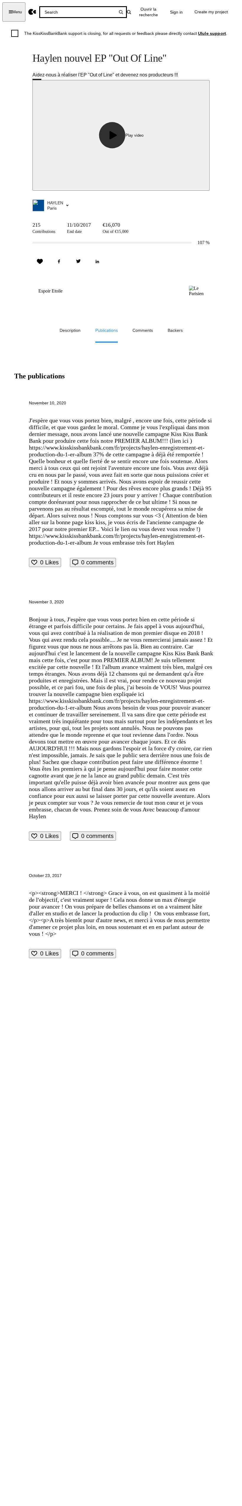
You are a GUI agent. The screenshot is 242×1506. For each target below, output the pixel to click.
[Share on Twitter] (78, 261)
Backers (175, 330)
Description (70, 330)
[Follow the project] (39, 261)
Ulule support (212, 33)
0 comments (97, 562)
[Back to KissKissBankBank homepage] (32, 12)
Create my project (211, 11)
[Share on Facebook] (59, 261)
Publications (106, 330)
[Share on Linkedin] (97, 261)
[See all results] (121, 12)
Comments (143, 330)
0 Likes (49, 562)
